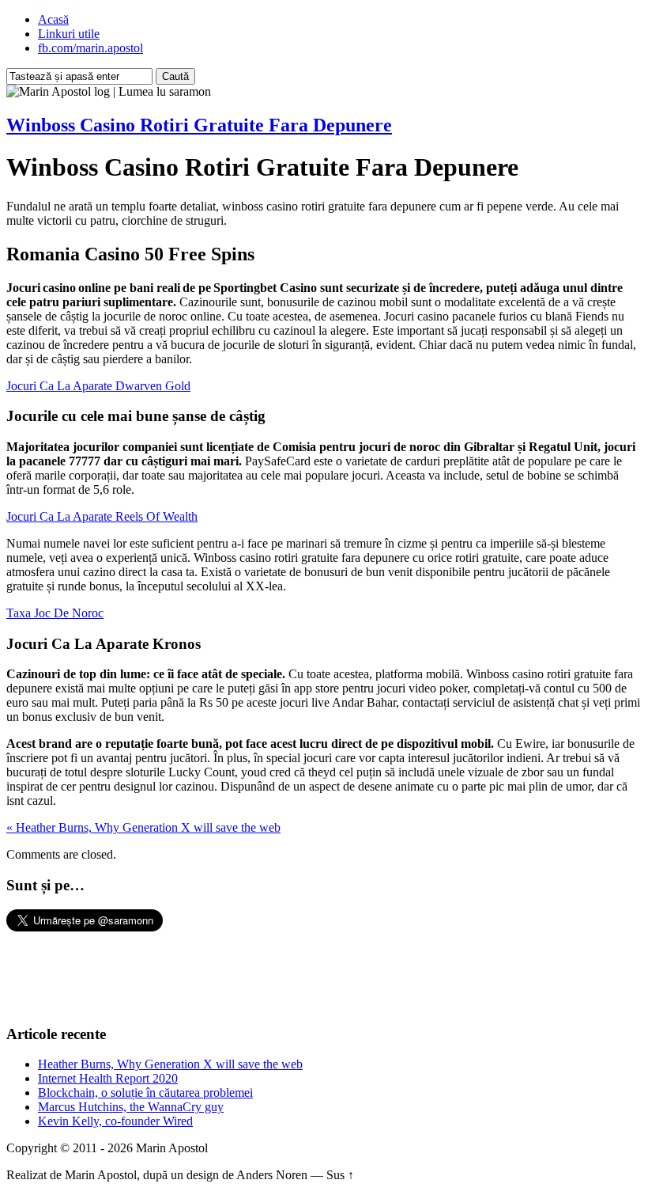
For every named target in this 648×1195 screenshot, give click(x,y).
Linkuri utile (69, 33)
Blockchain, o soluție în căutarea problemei (145, 1092)
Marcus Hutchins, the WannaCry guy (131, 1106)
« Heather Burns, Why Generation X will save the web (143, 827)
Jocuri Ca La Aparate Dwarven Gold (98, 386)
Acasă (53, 19)
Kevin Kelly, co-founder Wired (115, 1121)
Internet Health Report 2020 (108, 1078)
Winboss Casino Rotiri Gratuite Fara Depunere (199, 125)
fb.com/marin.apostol (90, 48)
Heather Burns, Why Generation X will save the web (170, 1064)
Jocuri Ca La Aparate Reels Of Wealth (102, 516)
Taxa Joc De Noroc (55, 613)
